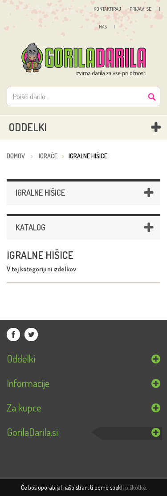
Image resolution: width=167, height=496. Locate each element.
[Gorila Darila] (83, 60)
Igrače (48, 156)
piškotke (135, 487)
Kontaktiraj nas (105, 18)
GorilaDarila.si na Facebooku (13, 334)
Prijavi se (141, 9)
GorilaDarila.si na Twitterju (31, 334)
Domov (16, 156)
